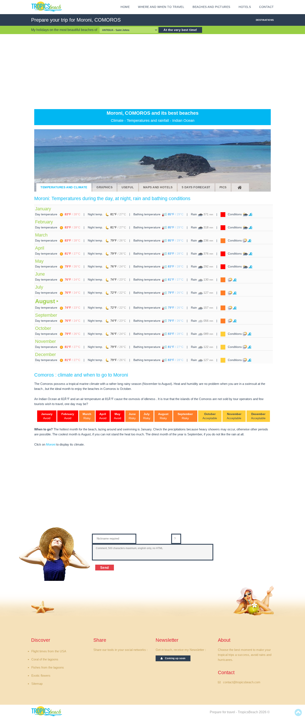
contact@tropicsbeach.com (241, 682)
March (41, 235)
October (43, 328)
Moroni (50, 444)
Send (104, 567)
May (39, 261)
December (45, 354)
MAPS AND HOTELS (158, 187)
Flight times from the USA (48, 651)
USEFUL (128, 187)
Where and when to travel (161, 7)
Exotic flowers (40, 675)
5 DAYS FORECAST (196, 187)
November (45, 341)
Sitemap (37, 683)
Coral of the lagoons (44, 659)
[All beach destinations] (240, 187)
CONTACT (266, 7)
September (46, 315)
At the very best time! (180, 30)
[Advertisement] (152, 71)
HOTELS (245, 7)
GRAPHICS (104, 187)
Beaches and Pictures (211, 7)
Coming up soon (174, 658)
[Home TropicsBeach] (47, 6)
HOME (125, 7)
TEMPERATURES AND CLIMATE (63, 187)
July (39, 287)
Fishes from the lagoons (47, 667)
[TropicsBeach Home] (47, 710)
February (44, 221)
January (43, 208)
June (40, 274)
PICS (223, 187)
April (39, 248)
